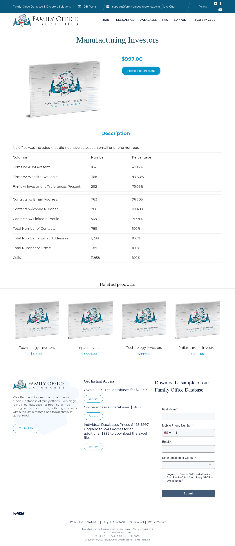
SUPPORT (137, 522)
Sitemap (142, 528)
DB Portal (90, 6)
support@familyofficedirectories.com (136, 6)
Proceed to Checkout (141, 70)
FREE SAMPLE (89, 522)
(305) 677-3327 (156, 522)
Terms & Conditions (104, 528)
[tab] (117, 133)
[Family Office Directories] (46, 21)
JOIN (73, 522)
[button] (26, 428)
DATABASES (119, 522)
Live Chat (169, 6)
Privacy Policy (122, 528)
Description (115, 133)
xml (150, 528)
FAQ (105, 522)
